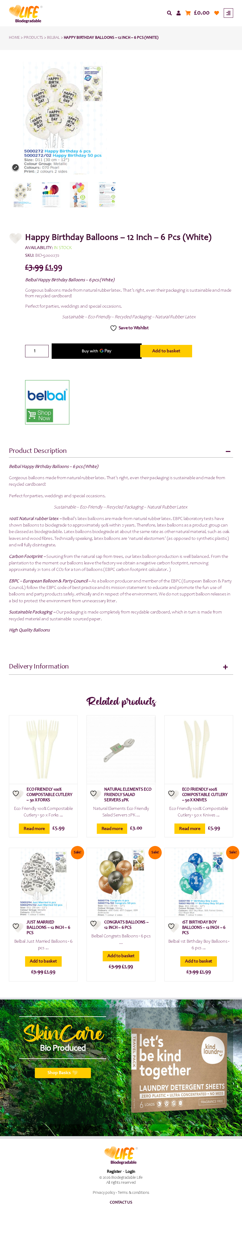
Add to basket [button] (43, 961)
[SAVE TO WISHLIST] (18, 795)
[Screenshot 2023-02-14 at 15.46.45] (51, 194)
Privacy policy (104, 1193)
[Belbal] (47, 402)
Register (114, 1172)
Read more (34, 828)
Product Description (37, 451)
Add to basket (166, 351)
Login (130, 1172)
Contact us (121, 1203)
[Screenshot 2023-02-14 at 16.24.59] (79, 194)
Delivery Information (39, 667)
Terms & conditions (133, 1193)
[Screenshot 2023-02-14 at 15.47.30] (107, 194)
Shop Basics (59, 1072)
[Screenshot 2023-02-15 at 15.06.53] (23, 194)
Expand (15, 167)
